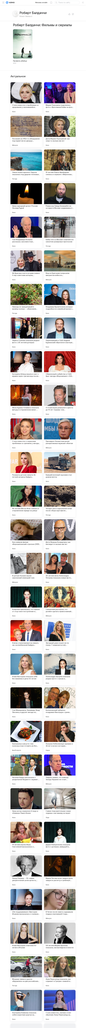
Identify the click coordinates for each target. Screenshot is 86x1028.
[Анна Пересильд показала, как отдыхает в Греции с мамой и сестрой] (60, 972)
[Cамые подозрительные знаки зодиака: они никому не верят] (60, 804)
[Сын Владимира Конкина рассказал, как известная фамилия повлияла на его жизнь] (26, 232)
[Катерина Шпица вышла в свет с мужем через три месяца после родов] (26, 367)
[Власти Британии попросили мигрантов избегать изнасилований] (60, 266)
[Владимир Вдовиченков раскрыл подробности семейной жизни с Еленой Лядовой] (60, 299)
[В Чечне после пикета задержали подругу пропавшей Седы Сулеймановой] (60, 905)
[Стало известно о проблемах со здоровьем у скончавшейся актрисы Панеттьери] (26, 98)
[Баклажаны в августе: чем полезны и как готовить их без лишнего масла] (26, 736)
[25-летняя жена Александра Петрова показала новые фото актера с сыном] (60, 568)
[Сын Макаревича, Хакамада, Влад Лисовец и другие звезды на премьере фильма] (26, 703)
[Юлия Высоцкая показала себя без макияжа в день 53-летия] (26, 669)
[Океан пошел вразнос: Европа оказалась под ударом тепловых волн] (26, 165)
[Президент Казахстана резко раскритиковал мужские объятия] (60, 434)
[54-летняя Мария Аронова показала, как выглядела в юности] (60, 938)
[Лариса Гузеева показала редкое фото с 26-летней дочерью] (26, 333)
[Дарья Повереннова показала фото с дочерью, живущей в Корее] (60, 837)
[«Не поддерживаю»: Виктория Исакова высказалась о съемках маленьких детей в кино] (26, 905)
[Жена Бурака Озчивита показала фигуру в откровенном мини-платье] (26, 400)
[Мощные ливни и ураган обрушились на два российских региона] (26, 972)
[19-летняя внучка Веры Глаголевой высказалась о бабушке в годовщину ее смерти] (26, 837)
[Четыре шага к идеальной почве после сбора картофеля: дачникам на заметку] (60, 501)
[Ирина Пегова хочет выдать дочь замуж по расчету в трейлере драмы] (60, 871)
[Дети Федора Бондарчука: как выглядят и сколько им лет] (60, 535)
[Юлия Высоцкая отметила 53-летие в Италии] (26, 938)
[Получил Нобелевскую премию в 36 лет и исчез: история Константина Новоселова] (60, 736)
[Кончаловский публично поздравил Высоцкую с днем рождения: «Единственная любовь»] (60, 703)
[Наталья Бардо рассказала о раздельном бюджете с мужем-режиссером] (26, 770)
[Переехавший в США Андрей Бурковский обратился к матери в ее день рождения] (60, 333)
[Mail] (7, 2)
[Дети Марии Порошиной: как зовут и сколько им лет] (60, 131)
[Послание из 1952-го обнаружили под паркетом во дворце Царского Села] (26, 131)
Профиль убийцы (20, 61)
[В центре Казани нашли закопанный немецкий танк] (26, 568)
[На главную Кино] (11, 2)
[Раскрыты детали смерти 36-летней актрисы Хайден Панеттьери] (26, 468)
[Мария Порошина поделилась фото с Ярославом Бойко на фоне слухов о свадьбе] (60, 98)
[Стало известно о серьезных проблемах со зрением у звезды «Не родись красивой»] (26, 434)
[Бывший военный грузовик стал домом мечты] (60, 468)
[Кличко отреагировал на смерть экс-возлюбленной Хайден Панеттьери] (26, 636)
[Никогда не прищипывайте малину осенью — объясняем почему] (26, 299)
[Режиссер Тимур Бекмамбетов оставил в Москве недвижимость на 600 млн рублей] (60, 199)
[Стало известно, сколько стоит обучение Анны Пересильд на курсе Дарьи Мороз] (60, 1005)
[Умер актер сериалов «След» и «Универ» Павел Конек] (26, 804)
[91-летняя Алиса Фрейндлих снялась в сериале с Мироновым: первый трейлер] (60, 165)
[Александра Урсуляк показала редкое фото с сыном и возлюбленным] (60, 669)
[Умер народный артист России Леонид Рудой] (26, 199)
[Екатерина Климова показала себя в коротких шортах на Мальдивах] (26, 1005)
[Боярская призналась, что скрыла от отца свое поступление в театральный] (26, 602)
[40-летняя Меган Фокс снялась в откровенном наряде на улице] (26, 501)
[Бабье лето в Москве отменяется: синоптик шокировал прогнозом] (60, 232)
